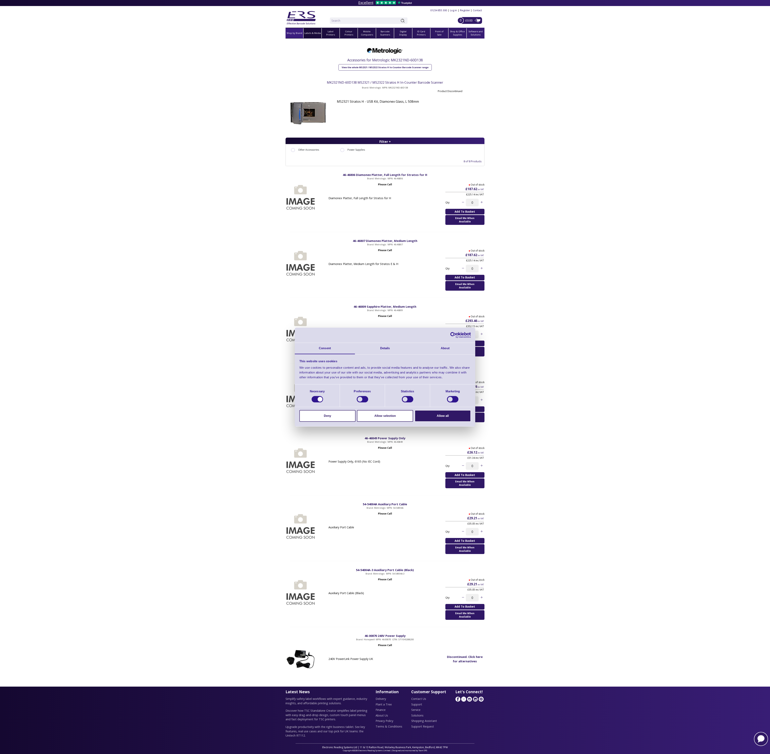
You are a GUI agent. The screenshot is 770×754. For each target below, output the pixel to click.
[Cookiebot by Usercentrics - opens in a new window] (453, 335)
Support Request (422, 726)
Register (465, 10)
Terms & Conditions (389, 726)
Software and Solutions (475, 33)
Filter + (385, 141)
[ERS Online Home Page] (301, 16)
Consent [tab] (325, 348)
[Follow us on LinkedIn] (475, 699)
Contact (477, 10)
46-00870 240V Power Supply (385, 636)
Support (416, 704)
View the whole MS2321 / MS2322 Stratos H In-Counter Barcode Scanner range (385, 67)
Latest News (298, 691)
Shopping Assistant (424, 721)
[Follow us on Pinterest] (481, 699)
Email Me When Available (464, 219)
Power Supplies (356, 149)
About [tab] (445, 348)
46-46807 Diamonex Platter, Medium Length (385, 241)
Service (415, 710)
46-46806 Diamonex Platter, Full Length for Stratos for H (385, 175)
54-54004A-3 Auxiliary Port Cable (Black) (385, 570)
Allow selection (385, 416)
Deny (327, 416)
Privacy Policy (384, 721)
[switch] (362, 399)
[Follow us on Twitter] (463, 699)
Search (403, 20)
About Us (382, 715)
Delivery (381, 699)
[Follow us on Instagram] (469, 699)
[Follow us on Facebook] (457, 699)
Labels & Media (312, 33)
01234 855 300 (438, 10)
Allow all (443, 416)
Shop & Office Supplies (457, 33)
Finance (381, 710)
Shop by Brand (294, 33)
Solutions (417, 715)
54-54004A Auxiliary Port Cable (385, 504)
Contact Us (418, 699)
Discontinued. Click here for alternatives (465, 659)
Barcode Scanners (385, 33)
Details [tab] (385, 348)
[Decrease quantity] (463, 203)
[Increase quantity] (481, 203)
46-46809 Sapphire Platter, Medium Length (385, 306)
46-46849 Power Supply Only (385, 438)
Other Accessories (308, 149)
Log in (453, 10)
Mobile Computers (367, 33)
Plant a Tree (384, 704)
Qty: (447, 202)
